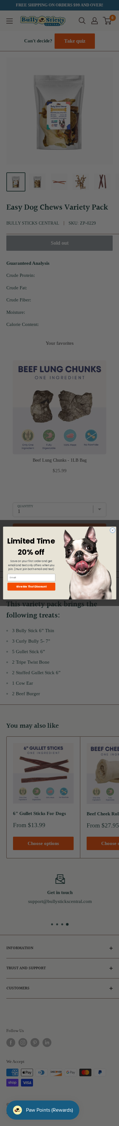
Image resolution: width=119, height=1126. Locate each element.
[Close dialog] (112, 530)
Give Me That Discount (31, 586)
